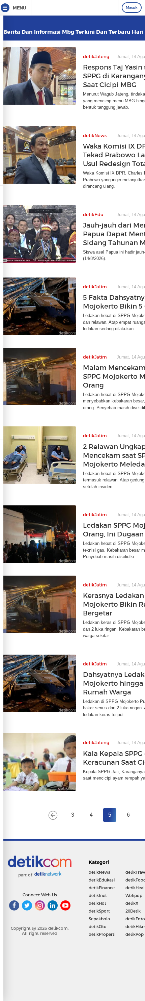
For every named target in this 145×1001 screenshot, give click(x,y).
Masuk (132, 7)
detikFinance (102, 887)
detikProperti (102, 934)
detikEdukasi (102, 880)
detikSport (99, 911)
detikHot (97, 903)
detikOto (98, 926)
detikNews (99, 872)
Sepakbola (99, 918)
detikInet (98, 895)
